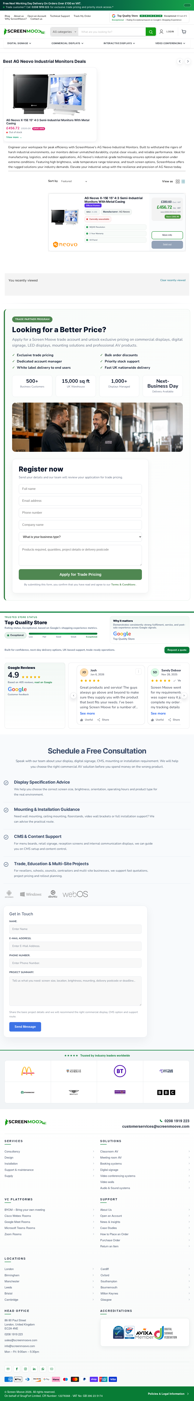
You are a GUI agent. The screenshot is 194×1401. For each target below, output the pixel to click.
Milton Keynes (109, 1293)
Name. (13, 921)
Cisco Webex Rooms (18, 1216)
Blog (7, 16)
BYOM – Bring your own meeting (25, 1210)
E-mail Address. (20, 938)
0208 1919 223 (40, 7)
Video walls (107, 1182)
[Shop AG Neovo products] (65, 245)
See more (87, 713)
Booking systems (111, 1163)
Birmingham (12, 1275)
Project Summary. (21, 972)
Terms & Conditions (123, 584)
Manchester (12, 1281)
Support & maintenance (19, 1170)
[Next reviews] (184, 695)
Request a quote (176, 650)
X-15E (94, 212)
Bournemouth (109, 1287)
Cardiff (105, 1269)
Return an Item (109, 1246)
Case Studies (108, 1228)
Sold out (167, 244)
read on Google (43, 682)
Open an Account (36, 16)
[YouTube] (51, 1368)
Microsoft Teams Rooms (20, 1228)
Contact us (36, 19)
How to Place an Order (114, 1234)
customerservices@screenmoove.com (155, 1126)
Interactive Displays (118, 43)
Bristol (8, 1293)
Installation (11, 1163)
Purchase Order (110, 1240)
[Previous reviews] (73, 695)
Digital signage (109, 1170)
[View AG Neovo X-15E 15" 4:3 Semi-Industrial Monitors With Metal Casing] (65, 217)
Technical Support (60, 16)
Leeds (8, 1287)
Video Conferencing (168, 43)
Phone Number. (19, 955)
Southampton (109, 1281)
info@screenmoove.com (20, 1346)
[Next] (188, 61)
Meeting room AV (111, 1157)
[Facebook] (16, 1368)
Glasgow (106, 1299)
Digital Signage (17, 43)
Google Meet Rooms (17, 1222)
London (9, 1269)
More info (167, 235)
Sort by (53, 181)
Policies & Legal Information (166, 1393)
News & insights (110, 1222)
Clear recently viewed (172, 280)
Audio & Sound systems (115, 1188)
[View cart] (184, 32)
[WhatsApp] (42, 1368)
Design (9, 1157)
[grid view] (177, 181)
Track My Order (82, 16)
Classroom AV (109, 1151)
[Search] (151, 31)
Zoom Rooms (13, 1234)
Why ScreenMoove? (16, 19)
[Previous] (180, 61)
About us (19, 16)
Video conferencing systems (117, 1176)
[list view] (183, 181)
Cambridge (11, 1299)
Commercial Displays (66, 43)
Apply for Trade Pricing (80, 574)
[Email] (8, 1368)
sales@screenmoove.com (21, 1340)
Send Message (25, 1026)
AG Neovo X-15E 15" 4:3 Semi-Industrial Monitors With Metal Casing (113, 199)
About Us (106, 1210)
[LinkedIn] (34, 1368)
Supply (9, 1176)
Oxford (105, 1275)
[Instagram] (25, 1368)
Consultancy (12, 1151)
